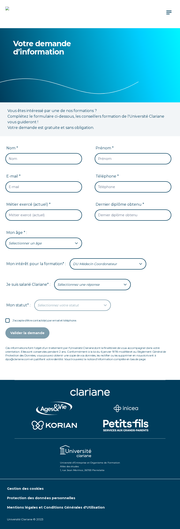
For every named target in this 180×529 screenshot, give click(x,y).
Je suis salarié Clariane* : (28, 284)
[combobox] (43, 243)
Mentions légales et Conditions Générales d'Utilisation (56, 507)
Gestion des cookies (25, 489)
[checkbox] (7, 320)
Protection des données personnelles (41, 498)
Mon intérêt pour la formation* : (36, 264)
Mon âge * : (16, 232)
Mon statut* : (18, 305)
